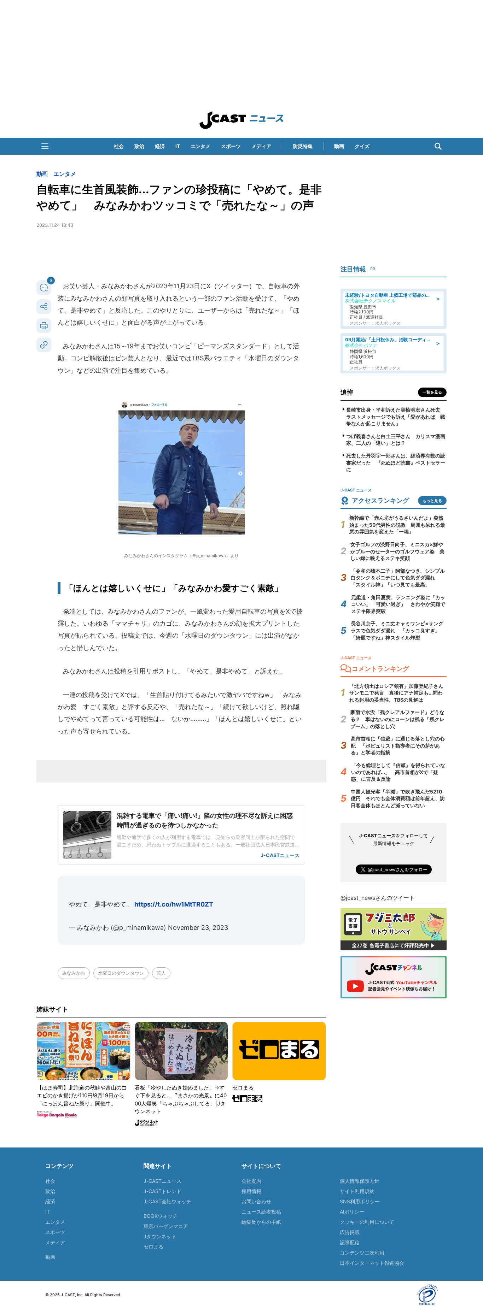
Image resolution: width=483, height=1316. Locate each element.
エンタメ (200, 146)
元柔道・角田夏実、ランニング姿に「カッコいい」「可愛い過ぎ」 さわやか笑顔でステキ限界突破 (398, 604)
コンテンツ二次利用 (362, 1253)
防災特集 (303, 146)
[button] (44, 146)
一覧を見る (432, 392)
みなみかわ (73, 973)
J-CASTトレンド (162, 1191)
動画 (339, 146)
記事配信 (350, 1242)
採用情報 (251, 1191)
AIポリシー (352, 1212)
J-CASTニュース (162, 1181)
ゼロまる (153, 1247)
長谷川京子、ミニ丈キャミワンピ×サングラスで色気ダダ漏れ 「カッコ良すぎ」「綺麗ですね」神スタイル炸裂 (397, 630)
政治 (139, 146)
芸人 (161, 973)
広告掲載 (350, 1232)
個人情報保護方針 (359, 1181)
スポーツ (231, 146)
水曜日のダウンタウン (121, 973)
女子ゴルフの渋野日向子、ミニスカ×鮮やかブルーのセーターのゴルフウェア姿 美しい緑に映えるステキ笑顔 (397, 551)
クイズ (362, 146)
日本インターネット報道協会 (372, 1263)
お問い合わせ (256, 1201)
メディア (261, 146)
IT (177, 146)
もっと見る (432, 500)
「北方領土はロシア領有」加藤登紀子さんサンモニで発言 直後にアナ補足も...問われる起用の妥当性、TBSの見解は (396, 693)
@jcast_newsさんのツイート (378, 897)
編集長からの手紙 (261, 1222)
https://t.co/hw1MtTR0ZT (173, 904)
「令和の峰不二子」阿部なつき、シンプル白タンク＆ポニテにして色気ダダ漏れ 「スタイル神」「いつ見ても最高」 (398, 578)
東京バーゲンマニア (166, 1226)
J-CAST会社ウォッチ (167, 1201)
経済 (160, 146)
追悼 (347, 392)
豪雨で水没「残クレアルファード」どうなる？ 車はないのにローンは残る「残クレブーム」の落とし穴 (397, 719)
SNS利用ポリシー (360, 1201)
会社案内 (251, 1181)
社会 (119, 146)
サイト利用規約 (357, 1191)
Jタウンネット (160, 1236)
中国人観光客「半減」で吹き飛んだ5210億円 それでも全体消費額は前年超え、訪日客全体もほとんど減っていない (398, 798)
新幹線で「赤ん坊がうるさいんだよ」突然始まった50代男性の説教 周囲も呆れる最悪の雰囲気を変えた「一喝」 (397, 525)
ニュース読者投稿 (261, 1212)
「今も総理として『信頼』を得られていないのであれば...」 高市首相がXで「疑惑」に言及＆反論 (398, 772)
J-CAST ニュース (241, 120)
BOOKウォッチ (161, 1216)
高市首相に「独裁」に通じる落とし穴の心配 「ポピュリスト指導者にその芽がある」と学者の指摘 (398, 745)
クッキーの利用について (367, 1222)
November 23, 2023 (198, 927)
